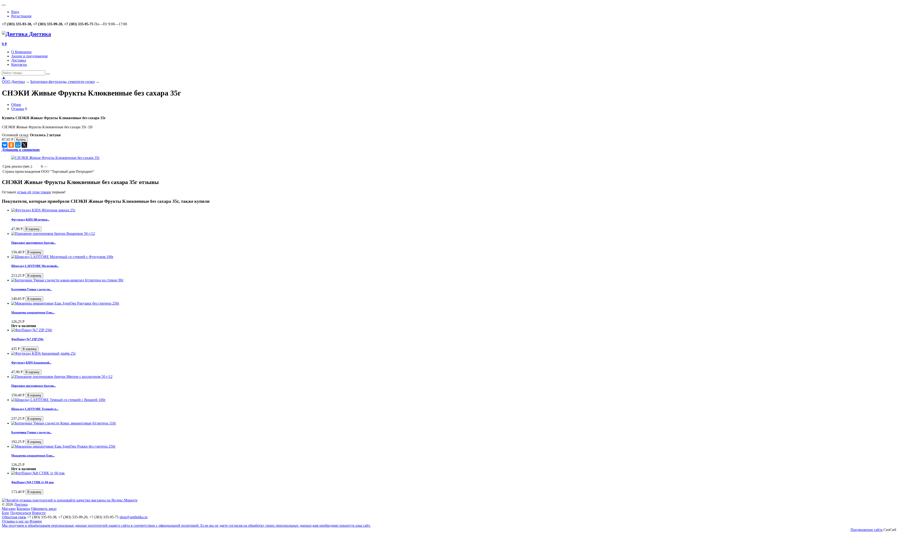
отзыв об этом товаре (34, 192)
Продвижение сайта (867, 530)
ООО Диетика (13, 82)
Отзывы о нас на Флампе (22, 521)
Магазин (9, 509)
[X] (24, 145)
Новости (39, 513)
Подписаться (20, 513)
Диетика (21, 504)
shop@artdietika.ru (133, 517)
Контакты (19, 64)
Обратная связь (14, 517)
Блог (5, 513)
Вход (15, 12)
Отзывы (17, 109)
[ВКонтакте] (4, 145)
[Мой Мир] (18, 145)
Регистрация (21, 16)
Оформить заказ (43, 509)
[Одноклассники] (11, 145)
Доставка (18, 60)
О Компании (21, 52)
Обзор (16, 105)
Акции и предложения (29, 56)
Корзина (23, 509)
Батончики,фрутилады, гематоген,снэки (62, 82)
